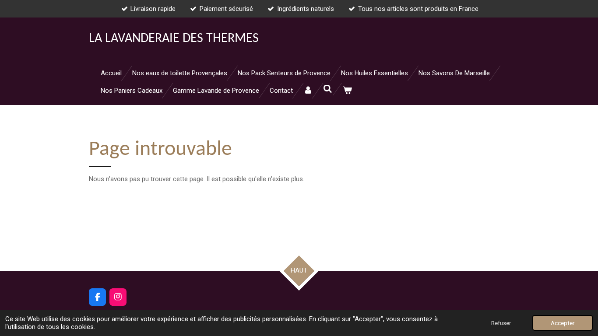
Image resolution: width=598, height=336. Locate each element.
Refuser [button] (501, 322)
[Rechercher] (328, 89)
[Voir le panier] (347, 90)
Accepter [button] (562, 322)
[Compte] (308, 90)
